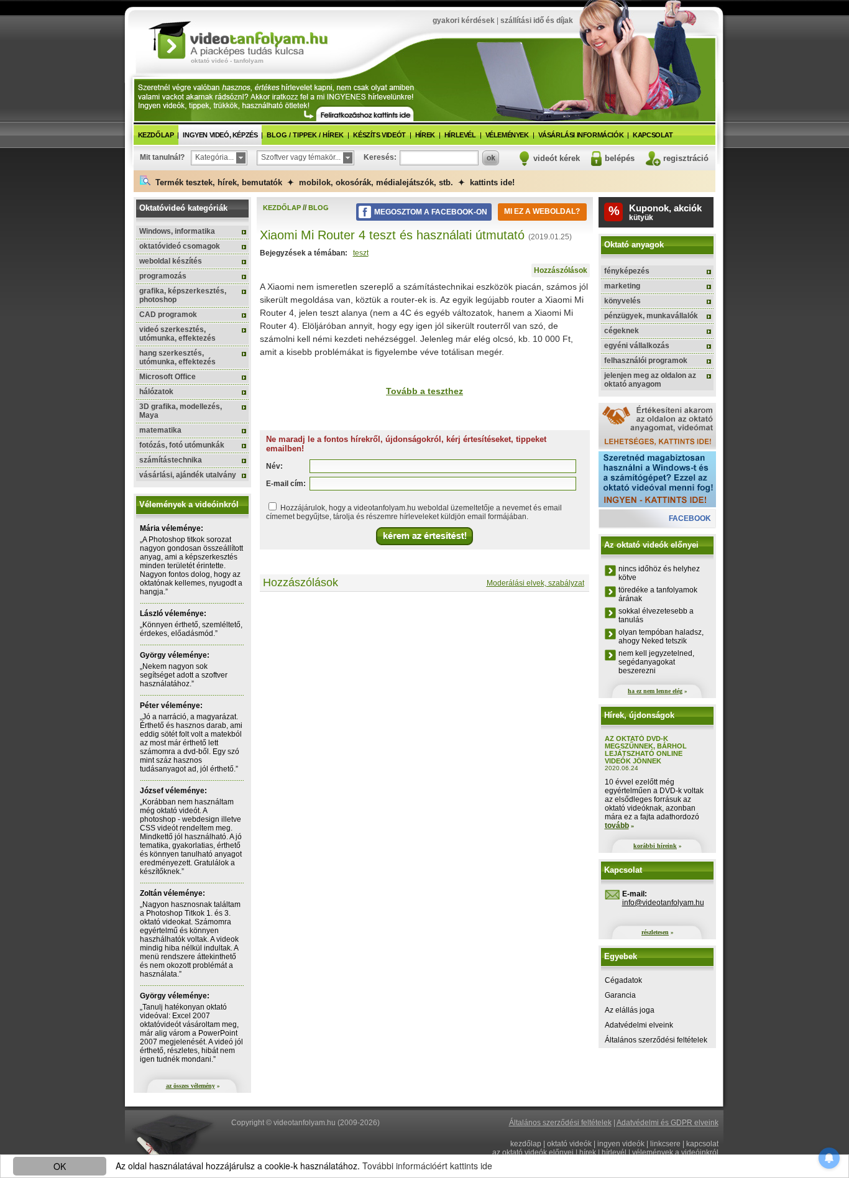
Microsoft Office (167, 376)
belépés (620, 158)
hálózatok (156, 391)
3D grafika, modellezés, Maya (180, 411)
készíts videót (379, 135)
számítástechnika (170, 460)
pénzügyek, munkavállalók (651, 315)
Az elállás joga (629, 1010)
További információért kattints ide (427, 1165)
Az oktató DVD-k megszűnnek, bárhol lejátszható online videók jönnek (646, 750)
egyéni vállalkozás (636, 345)
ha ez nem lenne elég (655, 691)
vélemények (507, 135)
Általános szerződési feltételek (656, 1040)
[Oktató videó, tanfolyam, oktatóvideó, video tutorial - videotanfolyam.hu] (238, 39)
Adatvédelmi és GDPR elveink (667, 1122)
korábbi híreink (655, 845)
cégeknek (621, 330)
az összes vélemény (190, 1085)
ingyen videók (621, 1143)
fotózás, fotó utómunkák (181, 445)
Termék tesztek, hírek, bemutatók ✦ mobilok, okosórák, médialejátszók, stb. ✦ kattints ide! (332, 182)
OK (59, 1166)
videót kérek (556, 158)
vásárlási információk (581, 135)
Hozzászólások (560, 270)
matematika (160, 430)
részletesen (655, 932)
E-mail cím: (286, 483)
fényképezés (626, 271)
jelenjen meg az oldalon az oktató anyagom (650, 380)
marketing (622, 286)
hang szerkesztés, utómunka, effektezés (177, 357)
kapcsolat (652, 135)
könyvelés (622, 301)
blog (318, 207)
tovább (617, 825)
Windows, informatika (177, 231)
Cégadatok (623, 980)
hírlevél (460, 135)
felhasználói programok (645, 360)
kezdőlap (156, 135)
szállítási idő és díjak (536, 20)
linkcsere (665, 1143)
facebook (690, 518)
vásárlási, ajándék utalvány (187, 475)
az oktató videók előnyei (533, 1152)
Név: (274, 466)
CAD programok (168, 314)
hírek (425, 135)
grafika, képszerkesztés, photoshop (182, 295)
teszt (361, 253)
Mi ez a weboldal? (542, 211)
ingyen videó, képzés (220, 135)
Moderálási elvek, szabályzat (535, 583)
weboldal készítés (170, 261)
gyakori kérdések (464, 20)
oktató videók (569, 1143)
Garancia (620, 995)
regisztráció (686, 158)
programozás (162, 276)
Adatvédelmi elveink (639, 1025)
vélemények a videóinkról (675, 1152)
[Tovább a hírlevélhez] (364, 114)
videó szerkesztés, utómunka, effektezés (177, 334)
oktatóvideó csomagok (179, 246)
